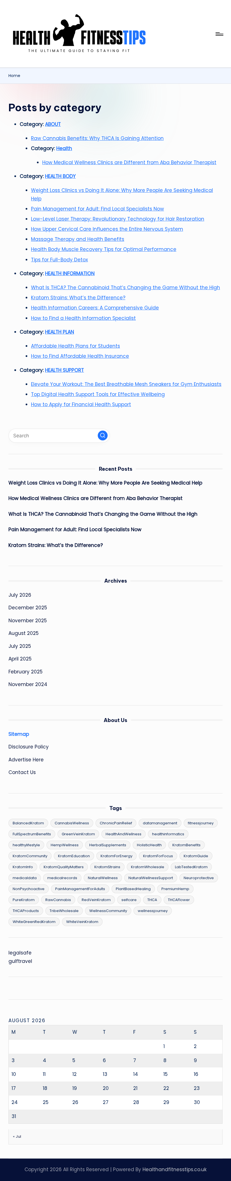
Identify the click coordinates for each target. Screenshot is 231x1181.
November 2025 (27, 620)
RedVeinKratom (96, 899)
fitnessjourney (201, 823)
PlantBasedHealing (133, 889)
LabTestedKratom (191, 867)
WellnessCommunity (108, 910)
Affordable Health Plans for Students (75, 346)
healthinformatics (168, 834)
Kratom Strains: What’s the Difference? (78, 297)
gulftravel (20, 961)
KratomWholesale (147, 867)
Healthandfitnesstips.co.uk (174, 1169)
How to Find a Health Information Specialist (83, 318)
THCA (152, 899)
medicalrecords (62, 878)
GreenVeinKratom (78, 834)
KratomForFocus (158, 856)
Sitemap (18, 734)
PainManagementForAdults (80, 889)
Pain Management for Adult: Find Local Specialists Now (97, 208)
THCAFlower (179, 899)
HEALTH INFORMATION (70, 273)
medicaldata (25, 878)
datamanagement (160, 823)
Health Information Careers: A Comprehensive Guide (95, 307)
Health (64, 148)
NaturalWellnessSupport (150, 878)
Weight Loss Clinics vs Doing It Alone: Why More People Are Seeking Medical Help (105, 482)
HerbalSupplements (107, 845)
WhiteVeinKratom (82, 921)
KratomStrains (107, 867)
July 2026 (19, 595)
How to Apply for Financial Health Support (81, 404)
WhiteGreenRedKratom (34, 921)
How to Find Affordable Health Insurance (80, 356)
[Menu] (219, 34)
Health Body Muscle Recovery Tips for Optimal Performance (103, 249)
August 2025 (23, 633)
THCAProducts (26, 910)
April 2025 (20, 658)
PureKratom (24, 899)
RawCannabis (58, 899)
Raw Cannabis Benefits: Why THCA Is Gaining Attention (97, 138)
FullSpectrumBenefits (32, 834)
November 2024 (27, 684)
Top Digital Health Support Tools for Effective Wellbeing (98, 394)
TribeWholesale (64, 910)
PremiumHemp (175, 889)
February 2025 (25, 671)
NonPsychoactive (29, 889)
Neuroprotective (199, 878)
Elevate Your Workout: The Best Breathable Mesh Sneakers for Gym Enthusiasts (126, 384)
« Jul (17, 1136)
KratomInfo (23, 867)
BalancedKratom (28, 823)
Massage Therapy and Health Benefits (77, 239)
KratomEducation (74, 856)
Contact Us (22, 772)
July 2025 (19, 646)
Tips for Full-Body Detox (59, 259)
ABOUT (53, 124)
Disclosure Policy (28, 746)
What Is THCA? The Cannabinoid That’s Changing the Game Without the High (125, 287)
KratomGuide (196, 856)
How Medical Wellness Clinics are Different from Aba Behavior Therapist (129, 162)
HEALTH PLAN (59, 332)
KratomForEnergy (116, 856)
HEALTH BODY (60, 176)
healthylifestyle (26, 845)
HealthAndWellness (123, 834)
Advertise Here (26, 759)
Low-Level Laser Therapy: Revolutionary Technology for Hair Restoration (117, 219)
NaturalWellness (103, 878)
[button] (103, 435)
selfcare (129, 899)
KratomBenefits (186, 845)
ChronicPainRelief (116, 823)
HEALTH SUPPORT (64, 370)
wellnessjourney (153, 910)
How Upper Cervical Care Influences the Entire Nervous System (107, 229)
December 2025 (27, 607)
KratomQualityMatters (64, 867)
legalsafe (20, 952)
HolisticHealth (149, 845)
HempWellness (65, 845)
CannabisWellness (72, 823)
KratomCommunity (30, 856)
